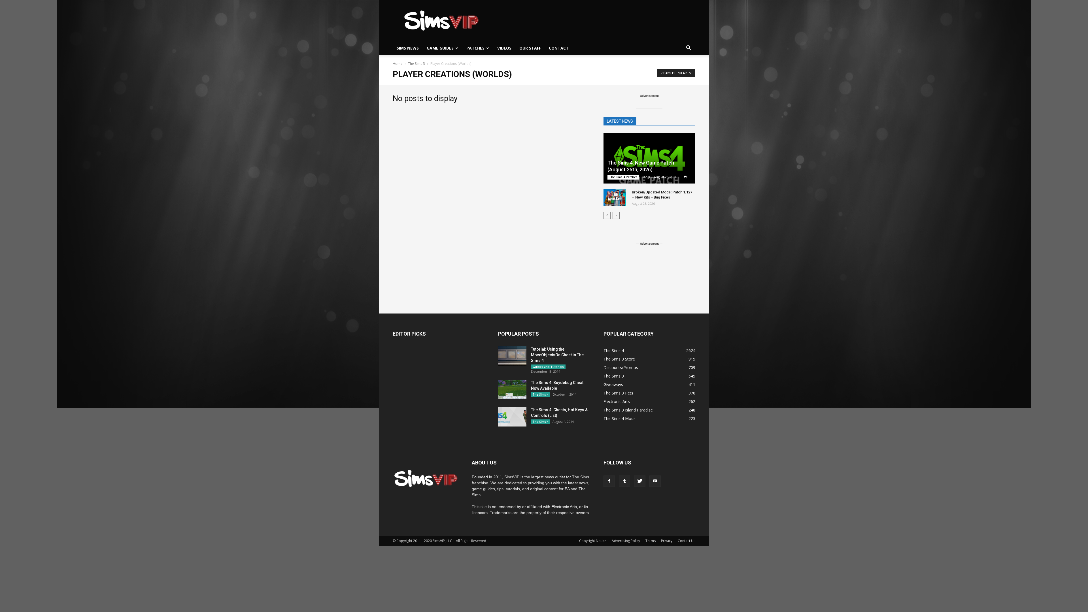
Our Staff (530, 48)
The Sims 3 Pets (618, 393)
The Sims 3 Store (619, 359)
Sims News (408, 48)
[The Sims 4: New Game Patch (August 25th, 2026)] (649, 159)
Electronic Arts (617, 401)
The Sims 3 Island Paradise (628, 410)
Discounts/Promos (621, 367)
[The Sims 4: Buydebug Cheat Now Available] (512, 389)
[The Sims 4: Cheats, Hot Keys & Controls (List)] (512, 417)
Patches (475, 48)
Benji (645, 177)
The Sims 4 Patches (623, 177)
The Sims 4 (541, 394)
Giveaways (613, 384)
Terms (650, 540)
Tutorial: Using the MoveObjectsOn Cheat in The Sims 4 (557, 355)
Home (398, 63)
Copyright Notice (592, 540)
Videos (504, 48)
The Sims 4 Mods (620, 418)
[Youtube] (655, 481)
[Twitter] (639, 481)
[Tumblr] (624, 481)
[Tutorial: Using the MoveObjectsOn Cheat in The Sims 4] (512, 356)
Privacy (666, 540)
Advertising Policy (626, 540)
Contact (559, 48)
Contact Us (686, 540)
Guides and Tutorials (548, 367)
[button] (688, 48)
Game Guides (440, 48)
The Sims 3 (614, 376)
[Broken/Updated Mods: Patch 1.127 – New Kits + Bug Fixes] (615, 197)
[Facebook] (609, 481)
